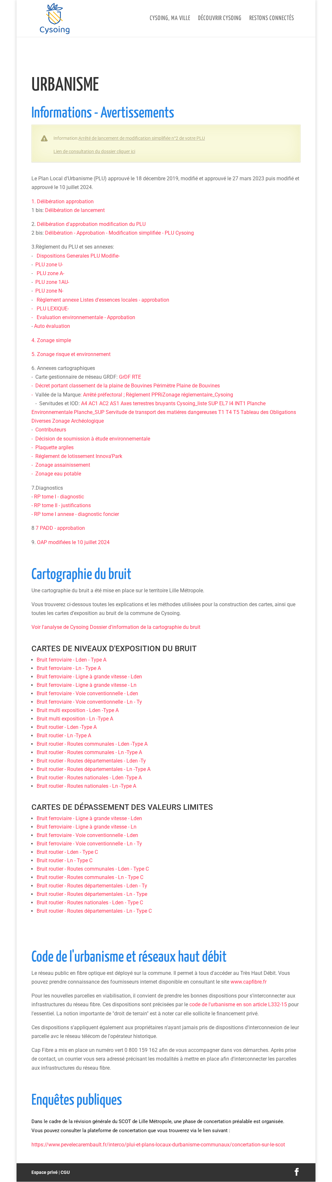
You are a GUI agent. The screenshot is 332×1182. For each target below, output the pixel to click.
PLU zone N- (49, 291)
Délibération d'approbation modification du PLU (91, 224)
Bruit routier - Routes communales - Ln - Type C (90, 877)
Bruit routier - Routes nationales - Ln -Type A (86, 786)
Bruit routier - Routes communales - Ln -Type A (89, 752)
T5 (236, 412)
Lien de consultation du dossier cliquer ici (94, 151)
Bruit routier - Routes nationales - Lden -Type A (89, 778)
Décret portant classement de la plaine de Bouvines (94, 386)
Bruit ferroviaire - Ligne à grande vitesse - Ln (86, 685)
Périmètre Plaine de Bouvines (186, 386)
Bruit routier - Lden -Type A (67, 727)
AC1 (93, 403)
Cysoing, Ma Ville (170, 18)
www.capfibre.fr (249, 982)
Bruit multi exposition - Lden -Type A (78, 710)
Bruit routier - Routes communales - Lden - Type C (93, 869)
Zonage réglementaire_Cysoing (197, 395)
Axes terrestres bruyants (148, 403)
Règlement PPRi (144, 395)
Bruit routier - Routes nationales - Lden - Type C (90, 902)
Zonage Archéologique (78, 421)
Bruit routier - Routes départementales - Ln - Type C (94, 911)
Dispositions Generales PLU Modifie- (78, 256)
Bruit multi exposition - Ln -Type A (75, 719)
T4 (229, 412)
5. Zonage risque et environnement (71, 354)
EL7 (223, 403)
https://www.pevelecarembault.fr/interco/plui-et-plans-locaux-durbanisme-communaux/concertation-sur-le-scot (158, 1145)
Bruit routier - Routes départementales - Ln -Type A (93, 769)
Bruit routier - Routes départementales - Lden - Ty (92, 886)
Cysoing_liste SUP (197, 403)
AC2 (104, 403)
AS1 (114, 403)
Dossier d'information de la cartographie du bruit (145, 627)
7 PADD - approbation (60, 528)
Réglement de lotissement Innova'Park (78, 456)
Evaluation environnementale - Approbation (85, 317)
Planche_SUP (89, 412)
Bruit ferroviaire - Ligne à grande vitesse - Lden (89, 677)
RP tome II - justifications (62, 505)
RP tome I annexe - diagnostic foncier (76, 514)
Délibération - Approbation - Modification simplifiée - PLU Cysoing (119, 233)
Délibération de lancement (75, 210)
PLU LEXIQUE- (53, 309)
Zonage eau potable (58, 474)
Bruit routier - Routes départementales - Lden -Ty (91, 761)
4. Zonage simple (51, 340)
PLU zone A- (50, 273)
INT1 (240, 403)
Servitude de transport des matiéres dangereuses (161, 412)
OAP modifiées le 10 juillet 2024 (73, 542)
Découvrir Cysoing (220, 18)
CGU (65, 1172)
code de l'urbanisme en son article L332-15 (238, 1004)
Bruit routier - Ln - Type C (64, 860)
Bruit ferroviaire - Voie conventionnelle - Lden (87, 693)
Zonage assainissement (62, 465)
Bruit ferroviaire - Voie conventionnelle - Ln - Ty (89, 702)
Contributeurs (50, 430)
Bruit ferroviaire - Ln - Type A (69, 668)
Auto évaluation (52, 326)
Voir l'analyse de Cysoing (60, 627)
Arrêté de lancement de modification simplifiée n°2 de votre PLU (141, 138)
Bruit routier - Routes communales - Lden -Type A (92, 744)
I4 (231, 403)
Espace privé (44, 1172)
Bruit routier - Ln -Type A (64, 735)
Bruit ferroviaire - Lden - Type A (71, 660)
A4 (84, 403)
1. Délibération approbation (62, 201)
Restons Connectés (271, 18)
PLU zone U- (49, 265)
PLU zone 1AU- (52, 282)
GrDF (125, 377)
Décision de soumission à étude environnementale (92, 439)
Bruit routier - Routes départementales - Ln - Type (92, 894)
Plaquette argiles (54, 447)
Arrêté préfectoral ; (104, 395)
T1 (221, 412)
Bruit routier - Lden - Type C (67, 852)
